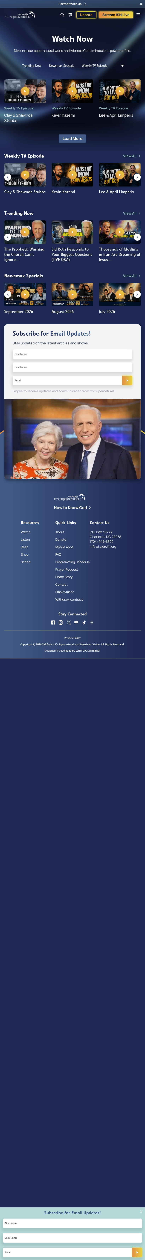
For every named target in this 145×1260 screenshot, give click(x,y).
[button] (141, 4)
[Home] (19, 15)
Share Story (64, 577)
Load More (72, 138)
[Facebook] (53, 622)
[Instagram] (61, 622)
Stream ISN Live (115, 14)
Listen (25, 539)
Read (24, 547)
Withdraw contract (69, 599)
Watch (25, 532)
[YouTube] (76, 622)
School (26, 562)
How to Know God (70, 507)
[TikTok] (84, 622)
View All (130, 156)
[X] (68, 622)
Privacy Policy (72, 638)
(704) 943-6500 (101, 541)
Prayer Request (66, 569)
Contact (61, 584)
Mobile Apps (64, 547)
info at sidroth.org (103, 546)
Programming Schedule (72, 562)
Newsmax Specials (61, 66)
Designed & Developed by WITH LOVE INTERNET (72, 650)
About (59, 532)
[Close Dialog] (141, 1211)
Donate (86, 14)
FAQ (58, 554)
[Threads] (92, 622)
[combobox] (120, 66)
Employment (64, 592)
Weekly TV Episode (94, 66)
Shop (25, 554)
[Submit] (127, 380)
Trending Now (31, 66)
